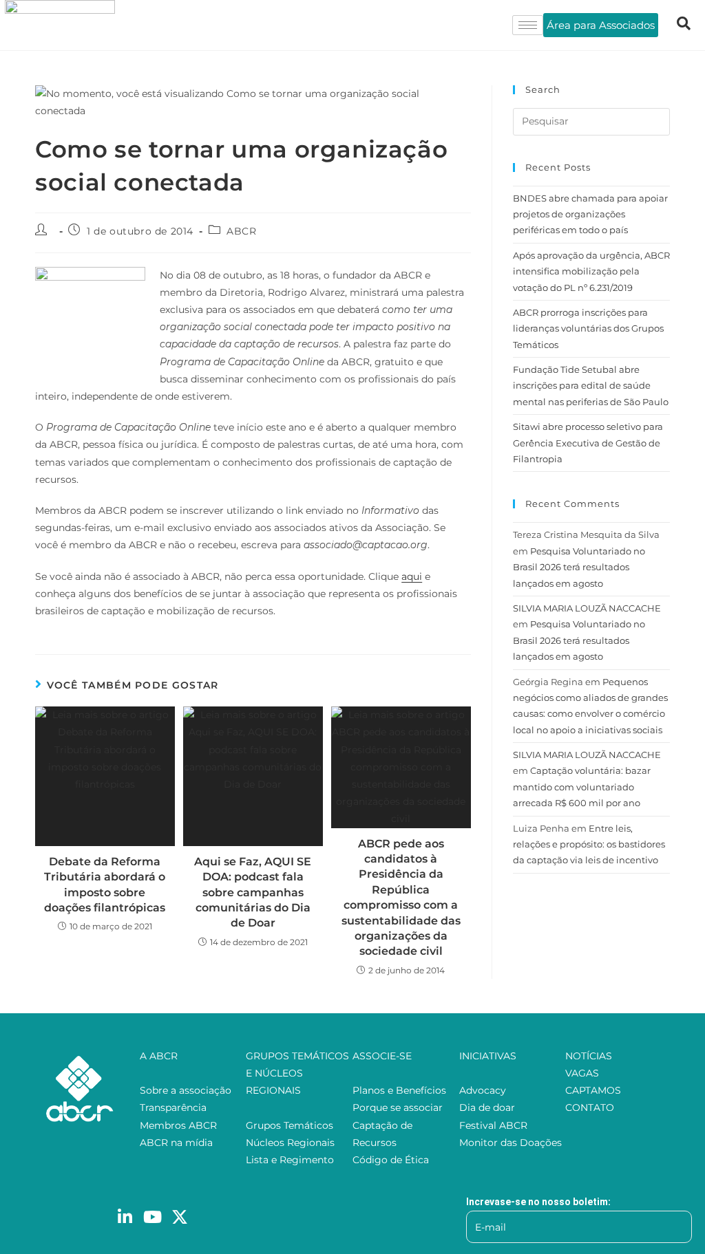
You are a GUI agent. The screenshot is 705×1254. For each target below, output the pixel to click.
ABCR (241, 231)
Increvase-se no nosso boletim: (538, 1201)
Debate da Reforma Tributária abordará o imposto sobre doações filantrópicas (104, 884)
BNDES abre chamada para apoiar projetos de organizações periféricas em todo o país (590, 214)
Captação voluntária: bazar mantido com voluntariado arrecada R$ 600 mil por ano (582, 786)
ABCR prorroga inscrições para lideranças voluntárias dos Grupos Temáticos (588, 328)
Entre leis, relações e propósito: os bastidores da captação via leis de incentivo (589, 844)
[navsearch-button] (683, 25)
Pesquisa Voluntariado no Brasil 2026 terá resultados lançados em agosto (579, 567)
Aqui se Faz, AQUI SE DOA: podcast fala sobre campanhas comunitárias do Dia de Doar (252, 892)
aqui (411, 576)
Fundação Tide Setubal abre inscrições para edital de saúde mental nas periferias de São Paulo (591, 385)
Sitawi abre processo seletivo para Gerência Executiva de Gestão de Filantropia (588, 442)
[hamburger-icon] (527, 25)
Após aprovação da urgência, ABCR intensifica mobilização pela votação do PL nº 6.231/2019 (591, 271)
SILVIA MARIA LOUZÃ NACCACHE (587, 608)
